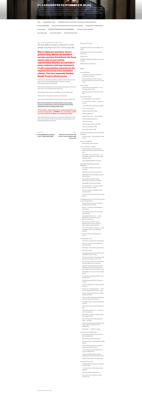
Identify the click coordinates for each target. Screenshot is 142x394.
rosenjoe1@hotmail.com (54, 42)
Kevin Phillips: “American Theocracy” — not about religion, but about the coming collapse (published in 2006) (92, 156)
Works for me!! (83, 56)
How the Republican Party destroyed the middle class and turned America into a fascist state (93, 150)
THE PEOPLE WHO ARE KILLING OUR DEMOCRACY (61, 29)
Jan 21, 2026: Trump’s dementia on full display (93, 105)
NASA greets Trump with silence (88, 63)
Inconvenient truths (42, 33)
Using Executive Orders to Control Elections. (92, 358)
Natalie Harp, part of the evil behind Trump (92, 172)
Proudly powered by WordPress (44, 390)
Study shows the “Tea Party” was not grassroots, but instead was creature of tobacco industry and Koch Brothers (91, 223)
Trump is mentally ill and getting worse (91, 372)
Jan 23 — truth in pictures (88, 108)
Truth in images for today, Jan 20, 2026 (91, 124)
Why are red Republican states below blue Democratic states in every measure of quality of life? (93, 80)
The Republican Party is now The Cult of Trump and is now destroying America (77, 22)
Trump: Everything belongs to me (90, 118)
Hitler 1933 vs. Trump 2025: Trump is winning (92, 247)
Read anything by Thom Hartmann (90, 143)
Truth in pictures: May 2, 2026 (89, 129)
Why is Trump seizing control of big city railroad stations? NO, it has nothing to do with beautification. (93, 324)
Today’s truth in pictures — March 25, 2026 (92, 116)
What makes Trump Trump (70, 33)
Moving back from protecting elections (91, 338)
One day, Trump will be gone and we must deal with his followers (67, 25)
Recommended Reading (43, 25)
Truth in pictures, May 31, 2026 (89, 126)
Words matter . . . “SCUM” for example (91, 329)
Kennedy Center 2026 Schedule (89, 111)
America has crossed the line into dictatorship (93, 240)
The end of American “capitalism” (85, 29)
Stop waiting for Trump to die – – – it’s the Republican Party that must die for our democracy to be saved (91, 217)
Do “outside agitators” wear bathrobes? (91, 98)
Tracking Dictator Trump (49, 22)
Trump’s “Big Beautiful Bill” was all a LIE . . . (92, 160)
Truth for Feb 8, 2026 (87, 121)
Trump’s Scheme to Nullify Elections (94, 25)
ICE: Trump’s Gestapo (87, 250)
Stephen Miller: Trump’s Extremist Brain (91, 183)
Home (38, 22)
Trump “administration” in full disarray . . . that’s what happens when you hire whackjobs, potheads (93, 229)
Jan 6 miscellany (41, 29)
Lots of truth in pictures (55, 33)
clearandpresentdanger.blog (64, 5)
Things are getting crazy (87, 113)
